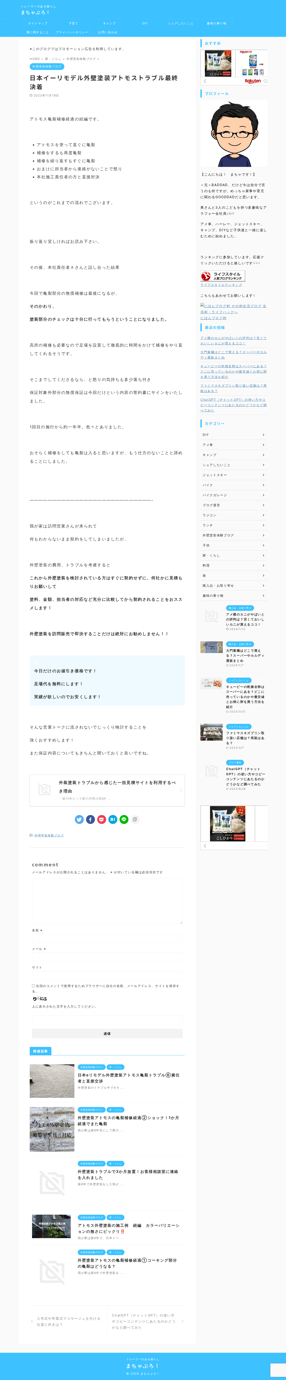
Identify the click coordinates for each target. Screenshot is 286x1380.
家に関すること (36, 32)
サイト (37, 967)
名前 (37, 930)
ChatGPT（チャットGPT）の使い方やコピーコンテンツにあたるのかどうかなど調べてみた (233, 405)
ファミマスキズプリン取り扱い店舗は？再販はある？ (233, 388)
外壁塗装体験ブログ (49, 835)
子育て (71, 23)
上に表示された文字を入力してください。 (65, 1006)
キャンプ (108, 23)
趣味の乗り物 (215, 23)
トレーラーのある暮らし (143, 1359)
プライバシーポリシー (72, 32)
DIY (143, 23)
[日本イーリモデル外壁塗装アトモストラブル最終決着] (112, 819)
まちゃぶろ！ (36, 12)
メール (39, 949)
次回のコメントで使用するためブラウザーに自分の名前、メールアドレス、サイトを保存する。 (106, 988)
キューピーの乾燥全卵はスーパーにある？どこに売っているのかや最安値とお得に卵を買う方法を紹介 (233, 371)
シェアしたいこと (179, 23)
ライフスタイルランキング (221, 285)
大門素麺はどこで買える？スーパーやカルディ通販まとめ (233, 354)
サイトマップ (36, 23)
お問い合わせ (108, 32)
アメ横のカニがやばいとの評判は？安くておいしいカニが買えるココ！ (233, 340)
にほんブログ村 (213, 318)
